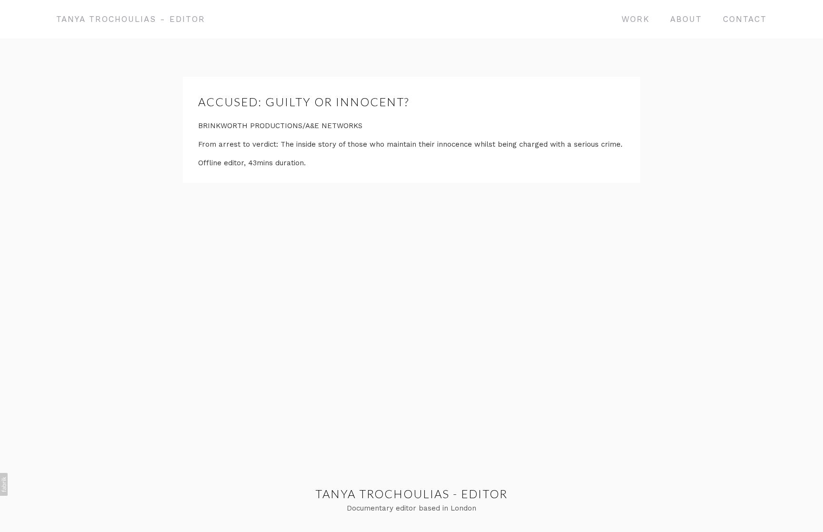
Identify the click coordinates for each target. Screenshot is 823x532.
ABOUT (686, 19)
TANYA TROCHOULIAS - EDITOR (411, 494)
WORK (636, 19)
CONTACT (745, 19)
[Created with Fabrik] (4, 484)
